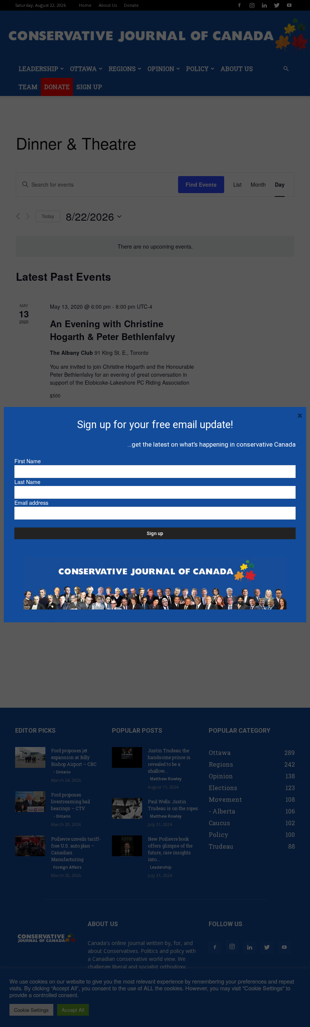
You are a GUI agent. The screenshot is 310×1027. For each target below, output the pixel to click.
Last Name (27, 482)
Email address (31, 502)
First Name (27, 461)
